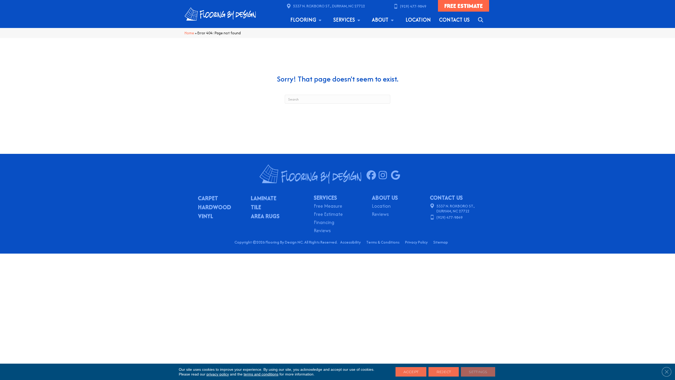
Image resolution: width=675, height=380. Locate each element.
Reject (443, 371)
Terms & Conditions (382, 242)
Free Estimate (328, 215)
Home (189, 33)
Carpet (208, 198)
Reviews (322, 231)
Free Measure (328, 206)
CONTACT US (446, 197)
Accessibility (350, 242)
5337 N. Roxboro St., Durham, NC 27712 (329, 6)
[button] (481, 19)
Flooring (303, 19)
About (381, 19)
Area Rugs (265, 216)
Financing (324, 223)
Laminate (263, 198)
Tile (256, 207)
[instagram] (384, 175)
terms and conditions (261, 374)
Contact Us (454, 19)
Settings (478, 371)
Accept (410, 371)
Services (344, 19)
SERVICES (325, 197)
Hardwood (214, 207)
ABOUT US (385, 197)
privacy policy (217, 374)
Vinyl (205, 216)
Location (418, 19)
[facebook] (372, 175)
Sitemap (440, 242)
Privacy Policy (416, 242)
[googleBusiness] (397, 175)
